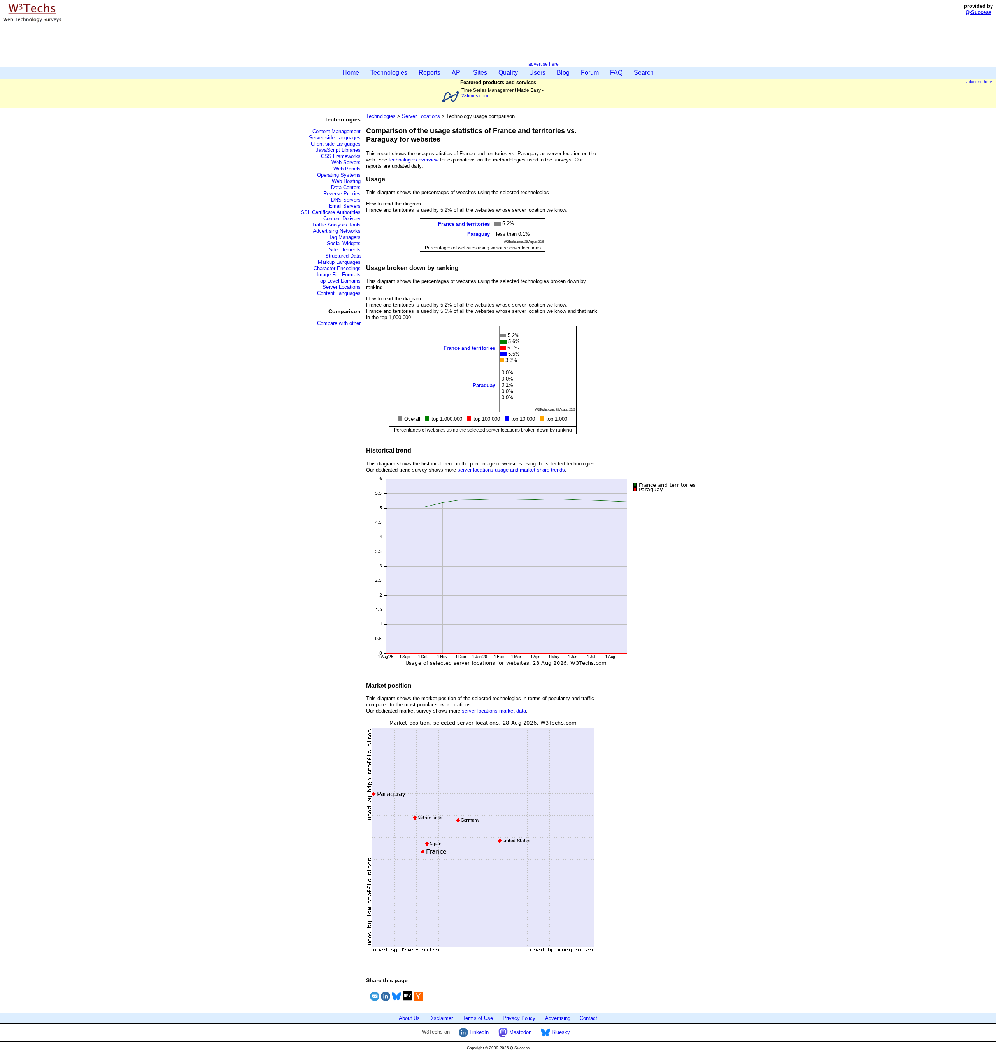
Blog (563, 72)
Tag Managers (345, 237)
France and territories (464, 224)
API (457, 72)
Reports (429, 72)
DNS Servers (346, 200)
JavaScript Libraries (338, 150)
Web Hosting (346, 181)
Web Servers (346, 162)
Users (537, 72)
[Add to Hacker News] (418, 1002)
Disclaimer (441, 1018)
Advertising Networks (337, 231)
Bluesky (560, 1032)
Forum (590, 72)
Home (350, 72)
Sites (480, 72)
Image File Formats (339, 274)
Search (644, 72)
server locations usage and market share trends (511, 470)
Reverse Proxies (342, 194)
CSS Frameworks (341, 156)
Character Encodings (337, 268)
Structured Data (343, 256)
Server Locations (342, 287)
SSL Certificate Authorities (331, 212)
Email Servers (345, 206)
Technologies (388, 72)
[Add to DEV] (407, 1002)
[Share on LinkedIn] (385, 1002)
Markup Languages (339, 262)
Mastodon (519, 1032)
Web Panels (347, 169)
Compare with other (339, 323)
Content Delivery (342, 218)
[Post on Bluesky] (396, 1002)
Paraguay (478, 234)
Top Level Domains (339, 281)
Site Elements (345, 250)
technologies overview (413, 160)
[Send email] (374, 1002)
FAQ (616, 72)
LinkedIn (478, 1032)
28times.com (474, 95)
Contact (588, 1018)
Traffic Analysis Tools (336, 225)
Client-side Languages (336, 144)
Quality (508, 72)
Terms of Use (478, 1018)
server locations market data (494, 711)
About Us (409, 1018)
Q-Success (978, 12)
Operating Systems (339, 175)
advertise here (543, 64)
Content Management (336, 131)
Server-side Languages (335, 137)
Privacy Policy (519, 1018)
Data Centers (346, 187)
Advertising (557, 1018)
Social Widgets (344, 243)
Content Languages (339, 293)
